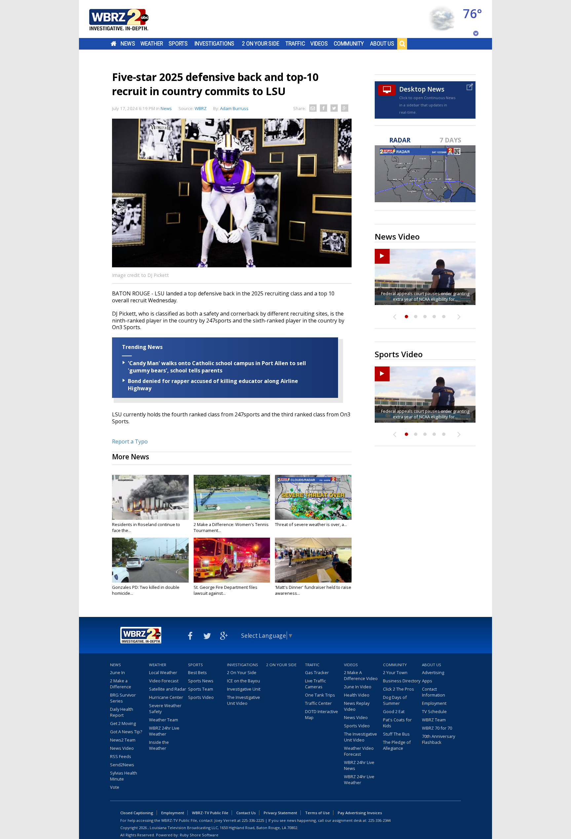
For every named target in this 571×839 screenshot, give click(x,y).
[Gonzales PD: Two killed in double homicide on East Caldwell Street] (150, 560)
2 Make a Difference (120, 684)
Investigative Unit (243, 689)
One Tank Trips (320, 695)
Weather (151, 43)
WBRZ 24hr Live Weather (164, 731)
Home (113, 43)
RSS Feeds (120, 756)
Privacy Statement (280, 812)
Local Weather (163, 672)
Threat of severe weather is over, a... (311, 524)
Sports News (200, 681)
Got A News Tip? (126, 732)
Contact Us (246, 812)
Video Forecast (163, 681)
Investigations (214, 43)
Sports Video (201, 697)
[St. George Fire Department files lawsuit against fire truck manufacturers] (232, 560)
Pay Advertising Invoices (360, 812)
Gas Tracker (317, 672)
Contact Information (433, 692)
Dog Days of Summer (395, 700)
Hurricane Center (166, 697)
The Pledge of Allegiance (397, 745)
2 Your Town (395, 672)
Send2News (122, 765)
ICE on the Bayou (243, 681)
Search (402, 43)
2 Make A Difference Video (361, 675)
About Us (382, 43)
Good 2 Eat (393, 711)
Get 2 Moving (123, 723)
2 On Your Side (260, 43)
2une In (117, 672)
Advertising (433, 672)
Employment (434, 703)
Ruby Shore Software (199, 834)
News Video (122, 748)
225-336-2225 (253, 820)
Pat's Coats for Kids (397, 723)
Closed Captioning (136, 812)
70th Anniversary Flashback (438, 739)
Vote (114, 787)
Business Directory (401, 681)
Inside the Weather (159, 745)
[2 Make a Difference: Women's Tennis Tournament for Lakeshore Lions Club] (232, 497)
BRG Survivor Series (123, 698)
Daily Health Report (121, 712)
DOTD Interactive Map (321, 714)
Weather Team (163, 720)
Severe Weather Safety (165, 708)
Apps (427, 681)
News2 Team (122, 740)
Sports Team (200, 689)
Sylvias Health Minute (123, 776)
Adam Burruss (234, 108)
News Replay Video (356, 706)
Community (349, 43)
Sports (178, 43)
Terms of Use (317, 812)
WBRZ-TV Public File (210, 812)
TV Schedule (434, 711)
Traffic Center (318, 703)
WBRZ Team (434, 720)
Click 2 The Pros (398, 689)
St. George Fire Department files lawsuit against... (225, 590)
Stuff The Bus (396, 734)
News (128, 43)
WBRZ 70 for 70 (437, 728)
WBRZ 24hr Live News (359, 765)
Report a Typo (130, 441)
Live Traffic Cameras (315, 684)
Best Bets (197, 672)
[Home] (127, 19)
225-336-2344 (379, 820)
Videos (319, 43)
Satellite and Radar (167, 689)
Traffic (295, 43)
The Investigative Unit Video (243, 700)
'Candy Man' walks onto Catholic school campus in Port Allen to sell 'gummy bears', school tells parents (217, 367)
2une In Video (357, 687)
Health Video (356, 695)
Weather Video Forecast (359, 751)
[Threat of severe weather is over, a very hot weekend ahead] (313, 497)
